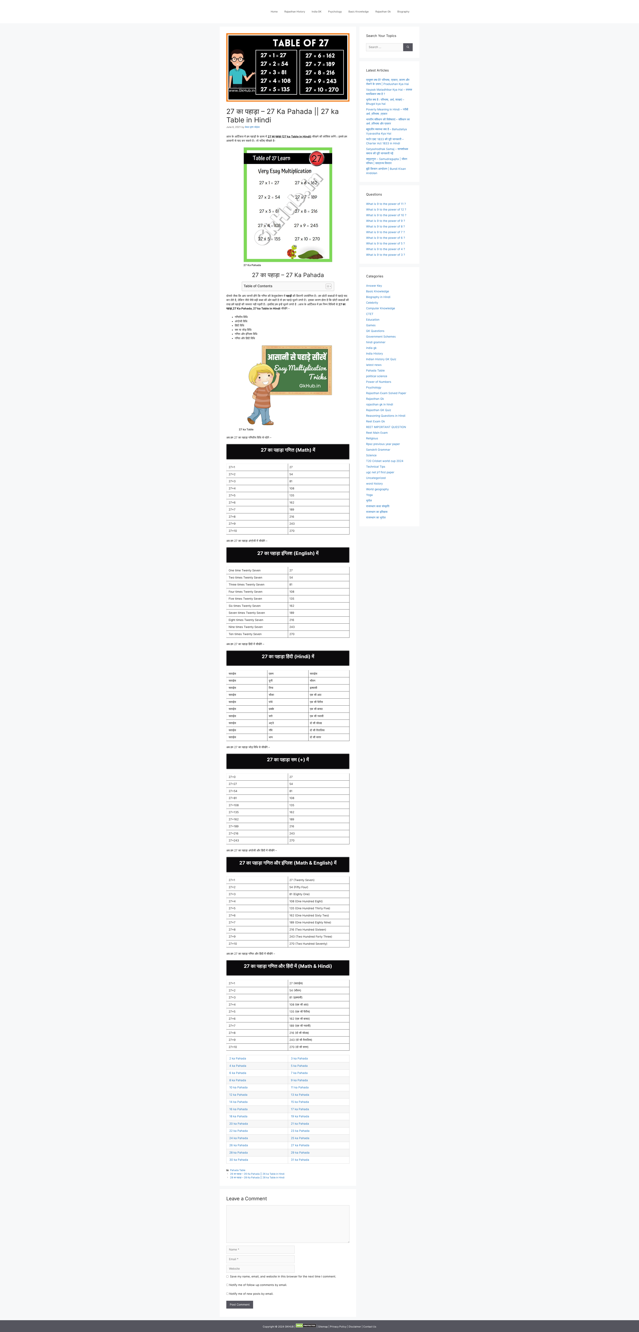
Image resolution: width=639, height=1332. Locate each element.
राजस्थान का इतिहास (376, 512)
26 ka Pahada (238, 1145)
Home (274, 11)
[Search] (408, 47)
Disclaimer (355, 1326)
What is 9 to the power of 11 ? (386, 204)
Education (372, 319)
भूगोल (369, 500)
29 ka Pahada (300, 1152)
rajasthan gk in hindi (379, 404)
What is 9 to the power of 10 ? (386, 215)
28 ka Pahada (238, 1152)
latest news (374, 365)
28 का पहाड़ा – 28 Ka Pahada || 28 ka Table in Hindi (257, 1177)
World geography (377, 489)
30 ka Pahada (238, 1159)
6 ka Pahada (237, 1073)
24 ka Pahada (238, 1138)
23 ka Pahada (300, 1130)
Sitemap (323, 1326)
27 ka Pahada (300, 1145)
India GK (316, 11)
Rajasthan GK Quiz (378, 410)
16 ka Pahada (238, 1109)
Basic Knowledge (358, 11)
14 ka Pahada (238, 1102)
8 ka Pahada (237, 1080)
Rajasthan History (294, 11)
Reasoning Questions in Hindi (385, 415)
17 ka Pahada (300, 1109)
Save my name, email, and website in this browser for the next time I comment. (283, 1276)
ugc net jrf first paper (380, 472)
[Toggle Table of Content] (327, 286)
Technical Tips (375, 466)
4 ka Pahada (237, 1065)
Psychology (335, 11)
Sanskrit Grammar (378, 449)
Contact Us (369, 1326)
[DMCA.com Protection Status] (306, 1326)
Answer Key (374, 285)
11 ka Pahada (300, 1087)
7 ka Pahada (299, 1073)
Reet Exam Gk (375, 421)
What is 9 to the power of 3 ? (385, 254)
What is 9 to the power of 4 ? (385, 249)
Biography (403, 11)
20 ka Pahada (238, 1123)
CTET (369, 314)
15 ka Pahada (300, 1102)
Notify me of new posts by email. (251, 1293)
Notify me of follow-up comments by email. (258, 1285)
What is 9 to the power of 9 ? (385, 220)
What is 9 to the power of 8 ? (385, 226)
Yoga (369, 495)
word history (374, 483)
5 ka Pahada (299, 1065)
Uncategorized (376, 478)
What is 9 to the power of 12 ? (386, 209)
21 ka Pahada (300, 1123)
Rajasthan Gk (383, 11)
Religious (372, 438)
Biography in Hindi (378, 297)
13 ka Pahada (300, 1094)
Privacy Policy (338, 1326)
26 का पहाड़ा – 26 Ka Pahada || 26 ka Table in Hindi (257, 1173)
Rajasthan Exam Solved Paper (386, 393)
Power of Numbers (378, 381)
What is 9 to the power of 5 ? (385, 243)
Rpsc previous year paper (383, 444)
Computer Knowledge (380, 308)
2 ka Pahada (237, 1058)
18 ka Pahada (238, 1116)
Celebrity (372, 302)
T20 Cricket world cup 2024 (384, 461)
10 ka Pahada (238, 1087)
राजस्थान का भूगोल (376, 517)
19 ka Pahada (300, 1116)
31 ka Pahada (300, 1159)
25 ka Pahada (300, 1138)
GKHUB (289, 1326)
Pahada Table (237, 1170)
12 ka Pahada (238, 1094)
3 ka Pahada (299, 1058)
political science (376, 376)
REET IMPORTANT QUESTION (386, 427)
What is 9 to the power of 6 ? (385, 237)
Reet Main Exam (377, 432)
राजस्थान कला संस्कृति (377, 506)
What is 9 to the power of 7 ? (385, 232)
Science (371, 455)
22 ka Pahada (238, 1130)
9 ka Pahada (299, 1080)
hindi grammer (375, 342)
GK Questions (375, 331)
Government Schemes (381, 336)
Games (371, 325)
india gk (371, 348)
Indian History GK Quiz (381, 359)
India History (374, 353)
